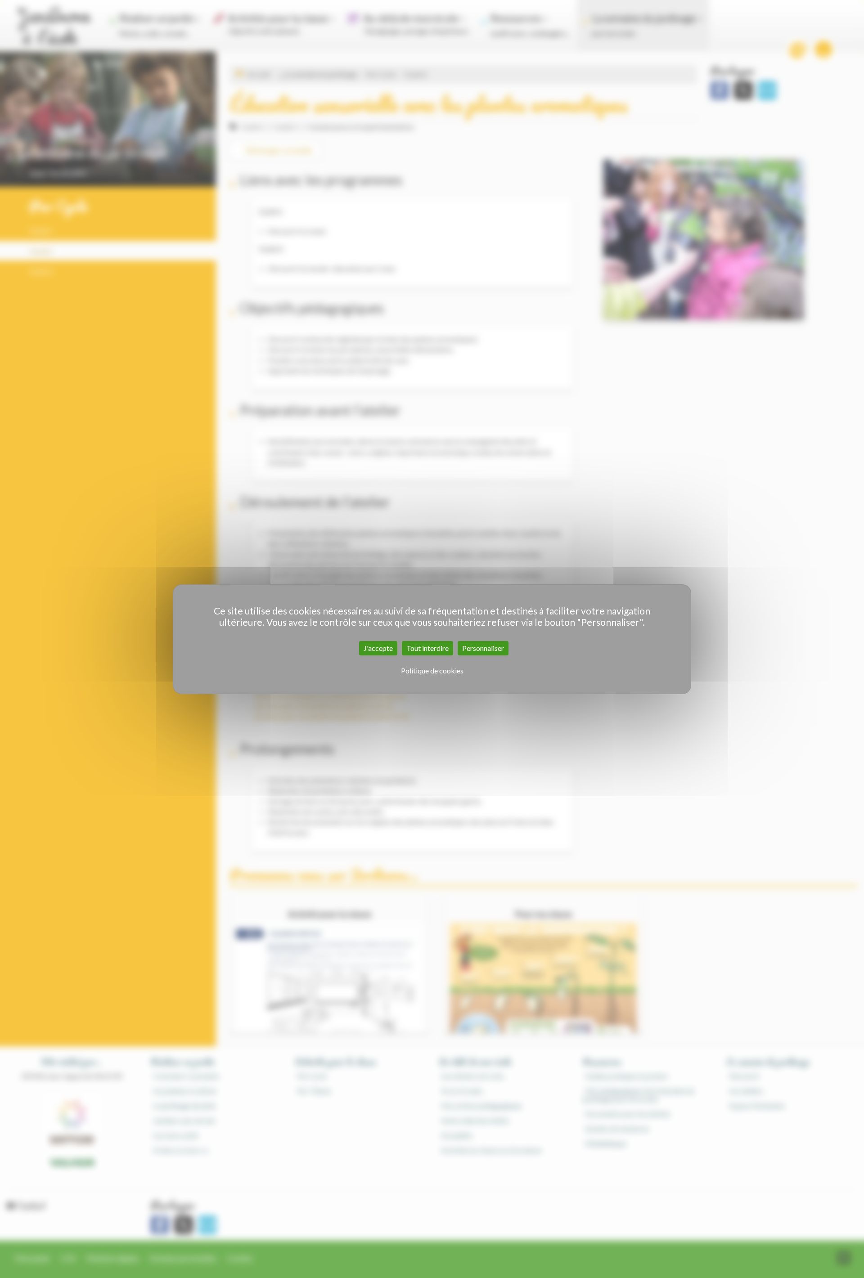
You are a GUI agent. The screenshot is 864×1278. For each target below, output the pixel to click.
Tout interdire (427, 648)
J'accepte (378, 648)
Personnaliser (483, 648)
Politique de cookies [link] (432, 670)
